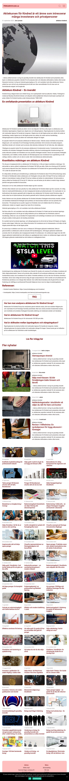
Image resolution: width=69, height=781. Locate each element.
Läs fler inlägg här (34, 339)
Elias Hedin (42, 372)
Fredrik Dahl (42, 419)
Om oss (46, 770)
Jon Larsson (18, 20)
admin (41, 397)
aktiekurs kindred (61, 20)
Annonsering (46, 767)
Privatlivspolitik (37, 778)
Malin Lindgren (46, 350)
